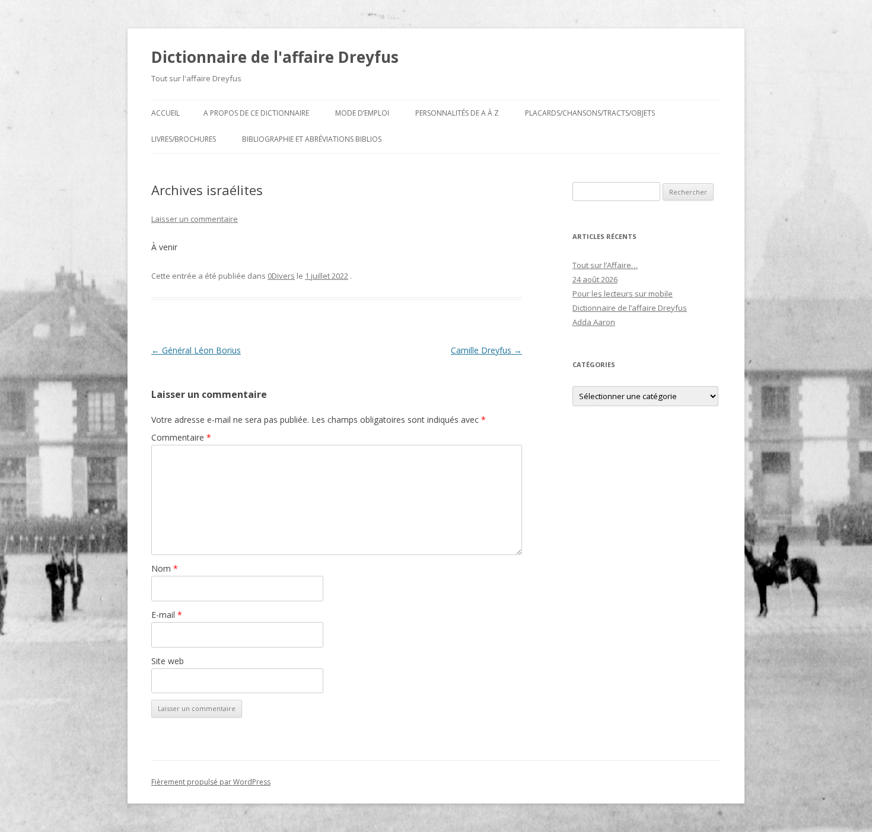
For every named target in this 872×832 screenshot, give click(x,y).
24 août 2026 (595, 279)
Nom (164, 568)
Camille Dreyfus (486, 350)
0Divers (281, 275)
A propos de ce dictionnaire (256, 113)
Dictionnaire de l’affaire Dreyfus (629, 307)
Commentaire (181, 437)
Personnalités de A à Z (457, 113)
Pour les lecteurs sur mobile (622, 293)
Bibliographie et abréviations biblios (311, 139)
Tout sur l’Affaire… (605, 265)
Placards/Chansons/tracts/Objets (590, 113)
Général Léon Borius (196, 350)
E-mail (166, 614)
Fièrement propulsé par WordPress (210, 782)
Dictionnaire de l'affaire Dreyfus (275, 57)
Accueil (165, 113)
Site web (167, 661)
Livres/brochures (183, 139)
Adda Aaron (593, 322)
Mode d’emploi (362, 113)
